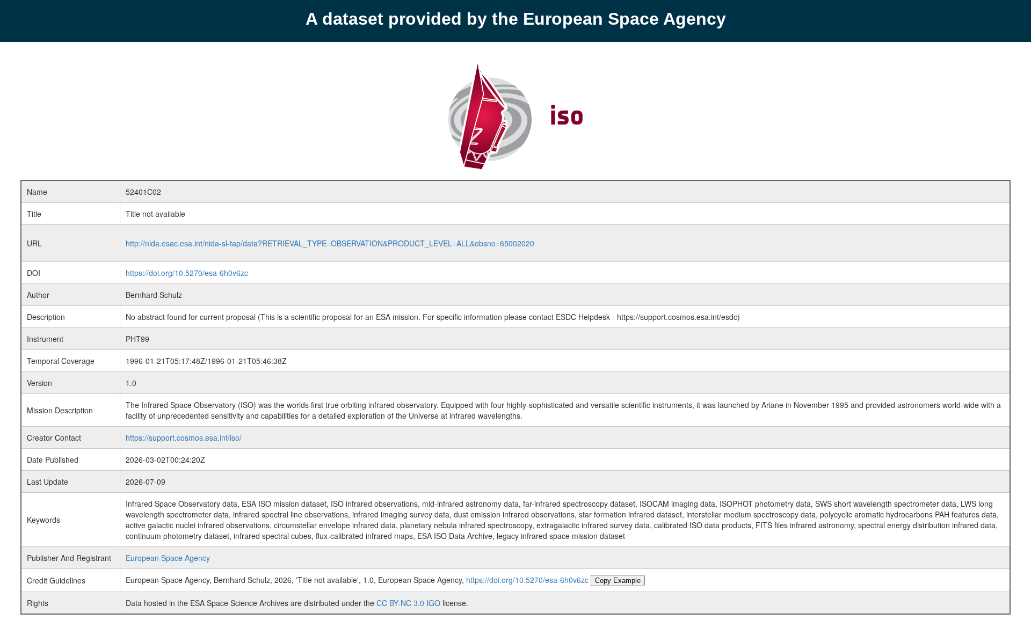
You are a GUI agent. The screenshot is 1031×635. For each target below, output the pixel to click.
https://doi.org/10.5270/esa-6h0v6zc (187, 272)
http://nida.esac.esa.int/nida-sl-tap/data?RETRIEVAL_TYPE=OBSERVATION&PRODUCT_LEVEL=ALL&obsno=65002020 (330, 243)
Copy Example (618, 580)
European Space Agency (168, 557)
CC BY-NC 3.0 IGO (408, 602)
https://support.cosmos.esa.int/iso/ (184, 437)
